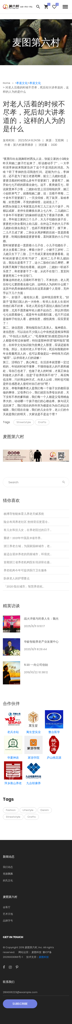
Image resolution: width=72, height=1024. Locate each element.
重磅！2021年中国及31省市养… (23, 538)
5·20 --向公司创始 (36, 665)
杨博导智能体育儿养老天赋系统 (24, 514)
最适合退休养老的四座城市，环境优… (27, 554)
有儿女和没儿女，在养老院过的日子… (27, 530)
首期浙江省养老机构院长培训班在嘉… (27, 562)
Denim (45, 810)
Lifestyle (28, 810)
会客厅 (6, 907)
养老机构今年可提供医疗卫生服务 (25, 570)
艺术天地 (8, 914)
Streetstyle (24, 422)
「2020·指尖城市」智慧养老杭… (24, 586)
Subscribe (20, 1004)
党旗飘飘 (8, 874)
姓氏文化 (8, 880)
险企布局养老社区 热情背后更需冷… (26, 522)
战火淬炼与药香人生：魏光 (41, 618)
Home (7, 83)
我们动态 (8, 867)
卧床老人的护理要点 (17, 578)
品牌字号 (8, 920)
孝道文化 (22, 83)
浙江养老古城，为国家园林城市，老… (27, 546)
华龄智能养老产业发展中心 (41, 641)
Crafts (42, 422)
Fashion (11, 810)
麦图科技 (44, 957)
